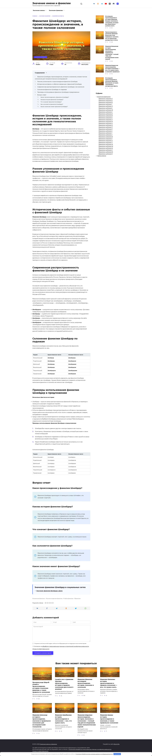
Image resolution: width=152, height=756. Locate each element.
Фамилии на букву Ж (106, 110)
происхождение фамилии (54, 598)
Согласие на (61, 646)
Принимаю (117, 754)
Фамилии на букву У (105, 135)
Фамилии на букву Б (105, 100)
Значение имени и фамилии (51, 3)
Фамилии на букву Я (105, 154)
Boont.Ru (116, 744)
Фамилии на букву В (105, 102)
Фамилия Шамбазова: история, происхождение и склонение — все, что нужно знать (63, 719)
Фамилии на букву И (106, 114)
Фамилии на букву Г (105, 104)
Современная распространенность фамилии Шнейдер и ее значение (60, 87)
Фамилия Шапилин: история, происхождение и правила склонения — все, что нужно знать (108, 683)
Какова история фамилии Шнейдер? (52, 99)
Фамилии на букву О (106, 125)
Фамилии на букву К (105, 117)
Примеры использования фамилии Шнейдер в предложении (58, 92)
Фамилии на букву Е (105, 108)
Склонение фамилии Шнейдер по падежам (52, 89)
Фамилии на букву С (105, 131)
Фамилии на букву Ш (40, 57)
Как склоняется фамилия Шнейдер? (52, 104)
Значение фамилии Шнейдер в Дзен (49, 591)
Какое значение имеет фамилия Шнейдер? (54, 106)
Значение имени (39, 10)
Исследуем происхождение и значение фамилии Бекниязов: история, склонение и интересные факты (111, 82)
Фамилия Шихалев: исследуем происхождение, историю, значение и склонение (86, 683)
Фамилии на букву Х (105, 138)
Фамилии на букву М (106, 121)
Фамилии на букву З (105, 112)
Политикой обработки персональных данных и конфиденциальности (90, 749)
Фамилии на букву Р (105, 129)
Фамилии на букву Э (105, 150)
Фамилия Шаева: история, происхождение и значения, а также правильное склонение (109, 719)
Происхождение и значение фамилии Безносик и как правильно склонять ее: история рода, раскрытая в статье (111, 36)
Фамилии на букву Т (105, 133)
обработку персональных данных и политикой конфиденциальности (65, 646)
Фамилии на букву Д (106, 106)
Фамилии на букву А (105, 98)
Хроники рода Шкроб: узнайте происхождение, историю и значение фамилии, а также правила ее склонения (41, 687)
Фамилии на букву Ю (106, 152)
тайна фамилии (68, 598)
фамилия (78, 598)
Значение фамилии (56, 10)
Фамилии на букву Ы (106, 148)
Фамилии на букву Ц (106, 140)
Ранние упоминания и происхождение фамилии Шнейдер (57, 81)
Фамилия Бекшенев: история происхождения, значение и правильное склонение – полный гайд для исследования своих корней (112, 53)
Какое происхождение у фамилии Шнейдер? (55, 97)
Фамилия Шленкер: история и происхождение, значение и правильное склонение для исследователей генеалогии (41, 721)
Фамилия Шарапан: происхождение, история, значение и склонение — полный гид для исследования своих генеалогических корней (87, 721)
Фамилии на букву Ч (105, 142)
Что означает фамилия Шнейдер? (51, 102)
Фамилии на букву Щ (106, 146)
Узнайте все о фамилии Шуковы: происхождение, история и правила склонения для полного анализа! (64, 684)
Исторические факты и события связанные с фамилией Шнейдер (59, 84)
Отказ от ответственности (40, 649)
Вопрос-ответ (41, 95)
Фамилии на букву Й (106, 116)
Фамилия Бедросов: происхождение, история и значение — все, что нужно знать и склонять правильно (112, 69)
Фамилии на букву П (106, 127)
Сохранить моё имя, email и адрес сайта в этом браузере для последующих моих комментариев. (60, 643)
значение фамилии (39, 598)
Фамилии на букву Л (106, 119)
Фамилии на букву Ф (106, 136)
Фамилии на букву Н (106, 123)
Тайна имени (101, 156)
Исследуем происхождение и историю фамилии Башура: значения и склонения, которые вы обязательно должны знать (111, 21)
